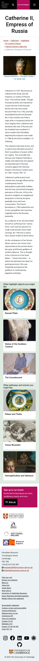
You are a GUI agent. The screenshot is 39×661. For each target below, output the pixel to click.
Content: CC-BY (7, 621)
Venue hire (5, 585)
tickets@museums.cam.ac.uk (16, 570)
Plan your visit (7, 577)
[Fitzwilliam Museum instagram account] (5, 638)
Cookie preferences (9, 611)
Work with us (6, 591)
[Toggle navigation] (34, 4)
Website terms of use (10, 613)
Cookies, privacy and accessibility (14, 608)
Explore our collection (9, 580)
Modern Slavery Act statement (13, 599)
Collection (15, 41)
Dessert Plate (11, 313)
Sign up (12, 502)
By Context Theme (13, 44)
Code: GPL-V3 (7, 629)
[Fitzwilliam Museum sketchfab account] (33, 638)
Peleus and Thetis (13, 414)
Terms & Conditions (9, 619)
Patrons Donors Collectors (16, 47)
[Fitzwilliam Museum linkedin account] (19, 638)
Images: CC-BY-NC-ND (10, 627)
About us (5, 583)
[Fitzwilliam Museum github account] (19, 644)
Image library (6, 588)
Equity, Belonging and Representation (15, 596)
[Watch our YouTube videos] (26, 638)
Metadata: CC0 (7, 624)
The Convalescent (13, 377)
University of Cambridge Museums (14, 593)
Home (5, 41)
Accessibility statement (10, 605)
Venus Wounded (12, 445)
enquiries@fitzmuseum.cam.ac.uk (18, 567)
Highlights (25, 41)
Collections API (7, 616)
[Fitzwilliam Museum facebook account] (12, 638)
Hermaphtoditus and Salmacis (19, 475)
